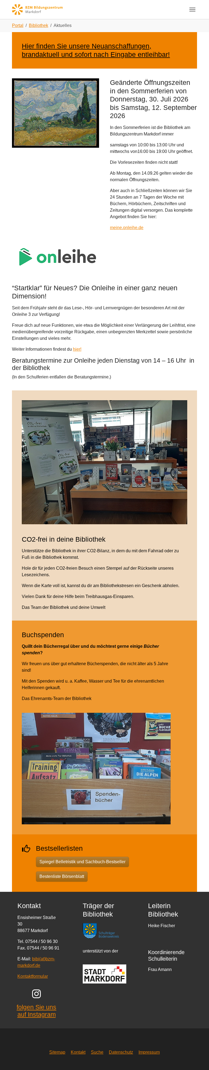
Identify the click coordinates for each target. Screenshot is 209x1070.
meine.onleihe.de (126, 227)
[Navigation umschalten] (192, 9)
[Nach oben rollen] (197, 1058)
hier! (77, 349)
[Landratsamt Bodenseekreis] (104, 930)
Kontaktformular (32, 976)
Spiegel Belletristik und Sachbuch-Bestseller (82, 861)
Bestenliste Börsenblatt (61, 876)
